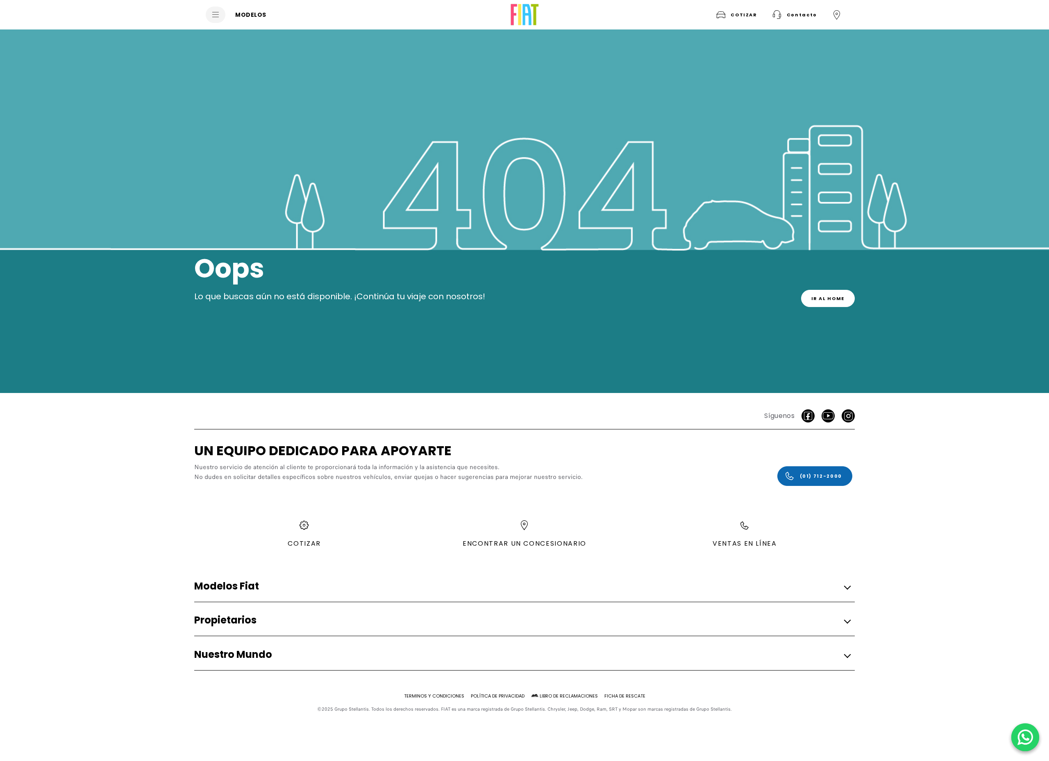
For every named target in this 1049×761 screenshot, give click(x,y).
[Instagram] (848, 415)
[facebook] (808, 415)
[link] (828, 298)
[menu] (215, 15)
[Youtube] (828, 415)
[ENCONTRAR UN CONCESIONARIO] (836, 14)
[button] (793, 14)
